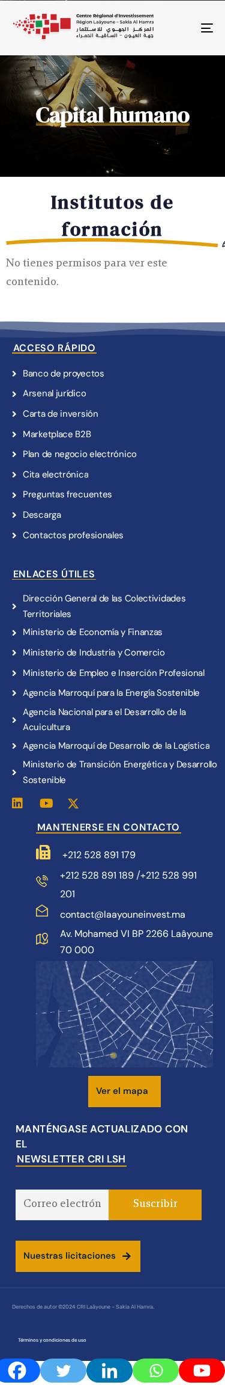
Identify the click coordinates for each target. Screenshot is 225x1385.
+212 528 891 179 (99, 855)
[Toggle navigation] (179, 28)
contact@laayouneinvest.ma (122, 914)
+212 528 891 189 (98, 875)
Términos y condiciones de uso (52, 1340)
